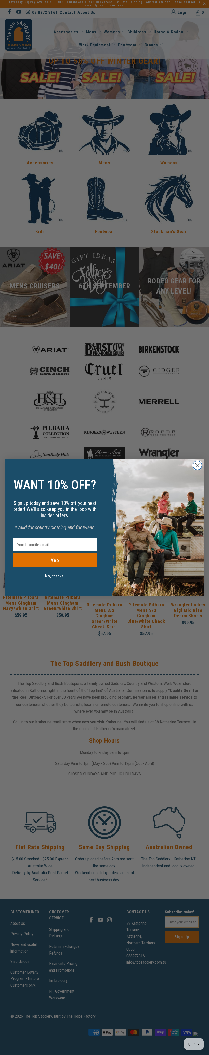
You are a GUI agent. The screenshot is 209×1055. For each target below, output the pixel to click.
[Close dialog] (197, 465)
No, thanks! (55, 576)
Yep (55, 560)
